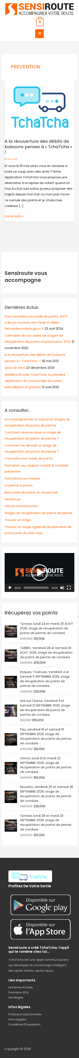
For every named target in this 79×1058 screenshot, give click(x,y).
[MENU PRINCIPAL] (39, 33)
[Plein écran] (69, 588)
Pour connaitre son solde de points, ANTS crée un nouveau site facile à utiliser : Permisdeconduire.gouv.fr (36, 322)
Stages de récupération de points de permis (38, 513)
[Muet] (62, 588)
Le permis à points (19, 485)
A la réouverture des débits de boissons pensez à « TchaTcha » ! (38, 146)
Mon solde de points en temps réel (31, 492)
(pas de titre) (15, 368)
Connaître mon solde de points (29, 458)
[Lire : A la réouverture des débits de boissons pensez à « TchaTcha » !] (39, 107)
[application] (39, 572)
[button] (39, 572)
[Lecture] (10, 588)
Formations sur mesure (22, 478)
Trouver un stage (18, 520)
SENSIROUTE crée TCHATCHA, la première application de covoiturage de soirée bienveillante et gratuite (35, 381)
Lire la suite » (14, 215)
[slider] (36, 588)
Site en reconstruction (21, 506)
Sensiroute (13, 499)
